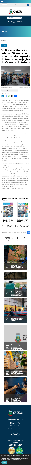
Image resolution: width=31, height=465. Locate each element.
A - (8, 4)
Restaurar (6, 6)
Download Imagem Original (6, 87)
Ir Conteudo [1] (13, 4)
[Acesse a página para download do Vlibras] (28, 5)
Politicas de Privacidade (15, 425)
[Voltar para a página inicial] (15, 14)
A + (3, 6)
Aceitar (4, 462)
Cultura (4, 45)
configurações (17, 459)
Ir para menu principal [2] (20, 4)
